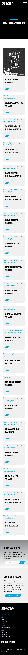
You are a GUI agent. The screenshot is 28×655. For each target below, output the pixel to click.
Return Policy (5, 634)
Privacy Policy (5, 632)
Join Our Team (12, 595)
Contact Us (5, 614)
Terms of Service (6, 636)
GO (22, 562)
